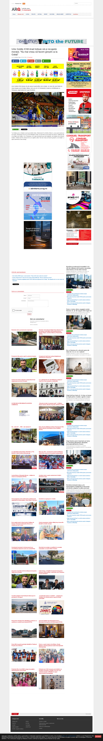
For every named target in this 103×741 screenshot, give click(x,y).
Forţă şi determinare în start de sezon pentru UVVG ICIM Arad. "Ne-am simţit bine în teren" (32, 277)
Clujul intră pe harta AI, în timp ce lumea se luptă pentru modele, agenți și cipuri (78, 396)
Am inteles (98, 736)
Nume (25, 295)
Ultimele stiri (21, 14)
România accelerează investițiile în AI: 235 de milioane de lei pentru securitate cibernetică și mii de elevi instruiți (78, 268)
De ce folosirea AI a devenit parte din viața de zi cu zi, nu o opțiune (77, 351)
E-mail (25, 298)
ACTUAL (40, 14)
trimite (29, 314)
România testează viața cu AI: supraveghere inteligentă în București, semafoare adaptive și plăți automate (78, 486)
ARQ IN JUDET (60, 14)
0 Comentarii (29, 57)
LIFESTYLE (68, 14)
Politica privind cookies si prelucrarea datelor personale (46, 724)
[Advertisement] (51, 28)
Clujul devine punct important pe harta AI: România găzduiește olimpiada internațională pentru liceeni (78, 442)
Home (14, 14)
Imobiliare (75, 14)
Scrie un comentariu (34, 324)
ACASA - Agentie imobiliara (17, 728)
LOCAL (27, 14)
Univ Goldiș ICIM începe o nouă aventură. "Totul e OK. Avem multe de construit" (29, 275)
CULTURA (52, 14)
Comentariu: (23, 300)
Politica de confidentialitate (44, 726)
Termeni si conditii (42, 721)
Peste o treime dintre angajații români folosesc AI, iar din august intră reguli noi (78, 310)
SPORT (45, 14)
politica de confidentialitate (69, 736)
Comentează (16, 129)
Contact (40, 728)
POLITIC (33, 14)
